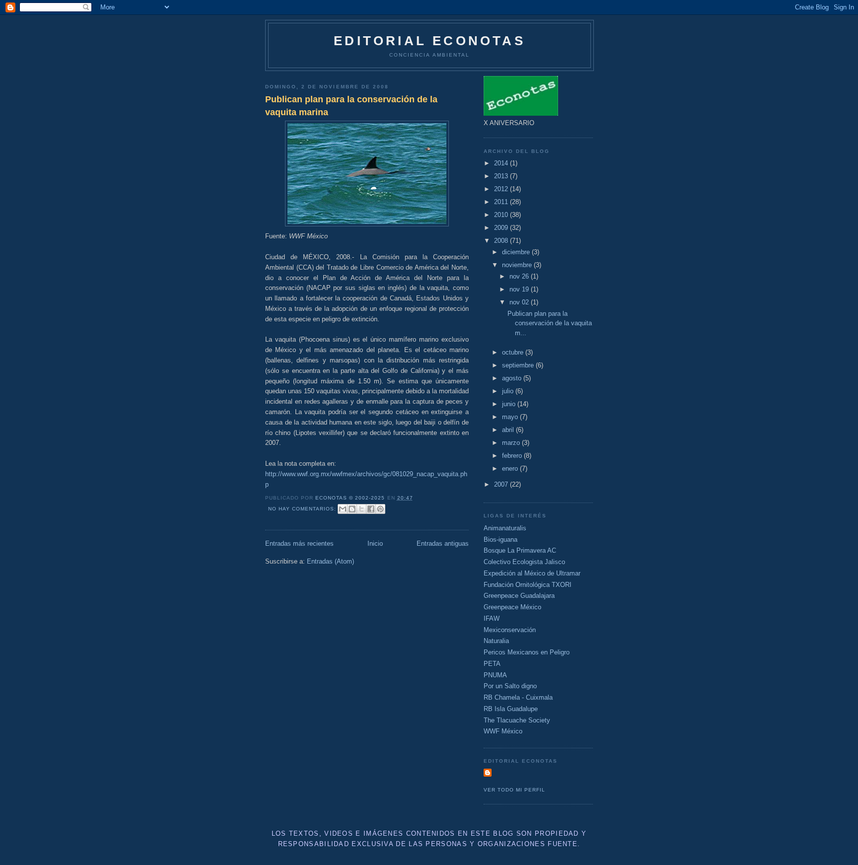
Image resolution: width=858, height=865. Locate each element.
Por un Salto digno (510, 686)
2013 (502, 176)
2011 (502, 202)
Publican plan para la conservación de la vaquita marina (351, 105)
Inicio (375, 543)
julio (508, 391)
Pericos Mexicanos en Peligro (527, 652)
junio (509, 404)
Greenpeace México (512, 607)
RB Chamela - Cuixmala (518, 697)
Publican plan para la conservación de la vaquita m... (549, 323)
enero (511, 468)
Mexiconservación (510, 630)
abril (509, 429)
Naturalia (496, 641)
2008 (502, 240)
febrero (513, 455)
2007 (502, 484)
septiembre (519, 365)
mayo (511, 417)
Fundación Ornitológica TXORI (528, 584)
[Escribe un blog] (352, 509)
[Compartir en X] (361, 509)
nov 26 (520, 276)
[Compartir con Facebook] (371, 509)
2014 (502, 163)
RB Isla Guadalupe (511, 709)
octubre (513, 352)
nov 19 (520, 289)
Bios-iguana (500, 539)
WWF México (503, 731)
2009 (502, 227)
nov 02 (520, 302)
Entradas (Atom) (330, 561)
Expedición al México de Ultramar (532, 573)
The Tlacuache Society (517, 720)
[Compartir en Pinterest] (380, 509)
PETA (492, 663)
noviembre (518, 265)
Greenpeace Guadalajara (519, 595)
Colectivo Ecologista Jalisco (524, 562)
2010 (502, 214)
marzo (512, 442)
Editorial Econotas (429, 40)
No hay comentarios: (303, 508)
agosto (512, 378)
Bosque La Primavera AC (520, 550)
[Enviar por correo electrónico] (343, 509)
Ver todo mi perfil (514, 790)
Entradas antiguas (443, 543)
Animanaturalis (505, 528)
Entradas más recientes (299, 543)
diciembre (517, 252)
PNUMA (495, 675)
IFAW (492, 618)
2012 (502, 189)
